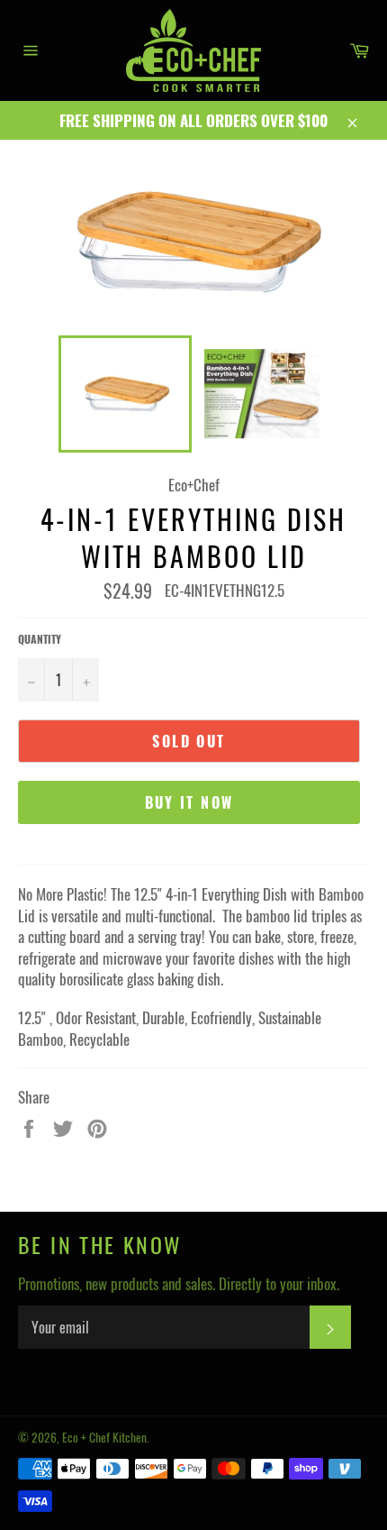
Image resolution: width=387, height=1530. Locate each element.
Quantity (39, 639)
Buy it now (189, 802)
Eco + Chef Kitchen (104, 1437)
